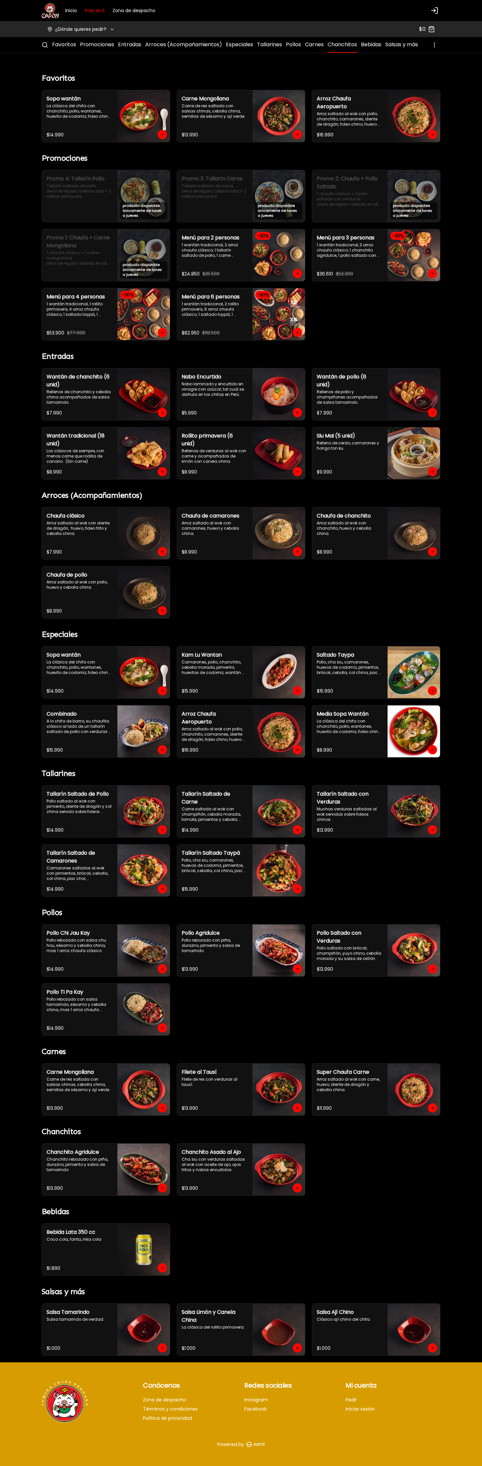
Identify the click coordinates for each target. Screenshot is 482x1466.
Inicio (71, 10)
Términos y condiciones (170, 1409)
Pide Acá (95, 10)
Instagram (256, 1399)
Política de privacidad (167, 1418)
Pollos (293, 44)
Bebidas (371, 44)
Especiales (239, 44)
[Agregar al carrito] (162, 134)
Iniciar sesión (360, 1409)
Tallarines (269, 44)
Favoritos (64, 44)
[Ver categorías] (434, 45)
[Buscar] (45, 45)
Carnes (314, 44)
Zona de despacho (133, 10)
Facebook (255, 1409)
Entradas (129, 44)
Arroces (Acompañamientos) (183, 44)
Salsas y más (401, 44)
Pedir (351, 1399)
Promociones (97, 44)
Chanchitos (342, 44)
